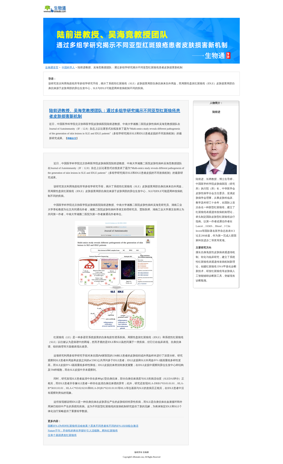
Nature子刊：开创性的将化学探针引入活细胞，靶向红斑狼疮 (83, 430)
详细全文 (71, 138)
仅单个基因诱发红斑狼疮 (62, 435)
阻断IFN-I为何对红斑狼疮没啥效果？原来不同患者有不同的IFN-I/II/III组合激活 (93, 425)
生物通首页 (51, 67)
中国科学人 (68, 67)
